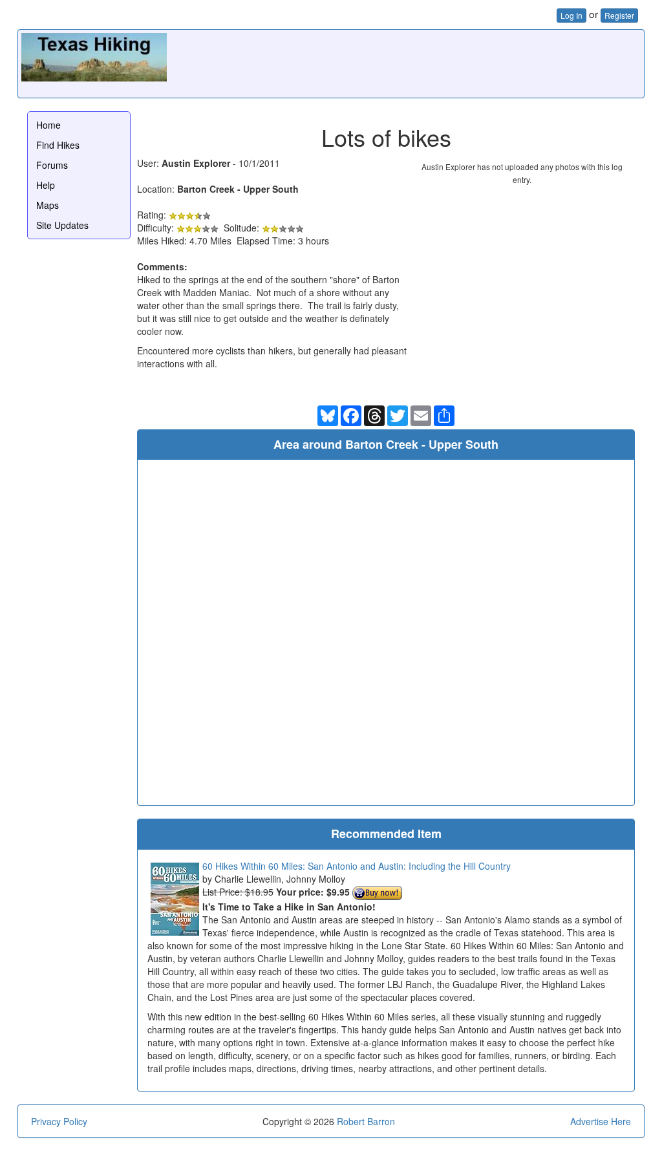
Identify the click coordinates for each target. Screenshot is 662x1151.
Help (45, 184)
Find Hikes (58, 144)
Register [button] (619, 15)
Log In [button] (571, 15)
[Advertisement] (405, 62)
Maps (47, 205)
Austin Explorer (196, 162)
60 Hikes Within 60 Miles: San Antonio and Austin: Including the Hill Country (356, 865)
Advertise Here (600, 1121)
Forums (52, 164)
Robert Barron (366, 1121)
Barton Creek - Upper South (238, 188)
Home (48, 124)
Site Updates (62, 225)
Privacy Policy (59, 1121)
